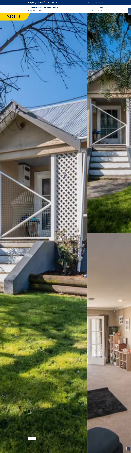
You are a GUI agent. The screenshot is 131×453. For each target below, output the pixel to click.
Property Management (66, 3)
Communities (84, 3)
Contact (101, 3)
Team (89, 3)
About (97, 3)
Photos (32, 438)
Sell (53, 3)
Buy (49, 3)
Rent (57, 3)
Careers (93, 3)
